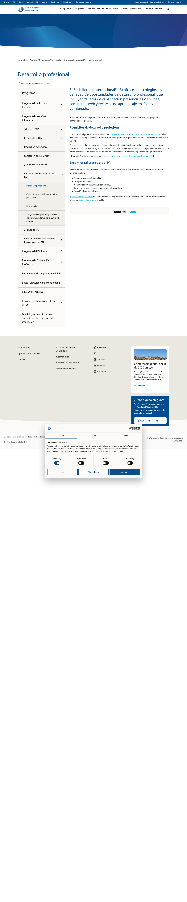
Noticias (136, 2)
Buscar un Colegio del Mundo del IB (41, 283)
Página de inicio (23, 60)
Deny (62, 472)
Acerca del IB (144, 2)
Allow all (124, 472)
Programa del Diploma (34, 251)
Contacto (171, 2)
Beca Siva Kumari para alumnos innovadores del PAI (39, 241)
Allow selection (93, 472)
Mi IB (14, 2)
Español (178, 2)
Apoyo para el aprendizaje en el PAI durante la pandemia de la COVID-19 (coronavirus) (42, 218)
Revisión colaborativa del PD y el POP (38, 303)
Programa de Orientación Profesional (36, 262)
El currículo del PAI (33, 138)
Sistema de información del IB (28, 2)
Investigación (67, 2)
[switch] (81, 463)
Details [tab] (93, 435)
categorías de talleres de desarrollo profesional (127, 156)
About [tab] (126, 435)
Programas (33, 60)
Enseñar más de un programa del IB (41, 273)
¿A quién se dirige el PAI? (36, 165)
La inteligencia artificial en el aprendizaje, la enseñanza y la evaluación (38, 318)
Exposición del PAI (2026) (36, 156)
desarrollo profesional (89, 200)
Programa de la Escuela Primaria (34, 105)
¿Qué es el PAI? (31, 129)
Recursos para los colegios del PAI (74, 60)
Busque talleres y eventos (81, 197)
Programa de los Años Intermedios (50, 60)
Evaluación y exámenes (35, 147)
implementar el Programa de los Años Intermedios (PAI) (136, 135)
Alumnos (45, 2)
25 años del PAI (31, 230)
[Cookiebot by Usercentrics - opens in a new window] (130, 428)
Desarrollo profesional (95, 60)
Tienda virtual (55, 2)
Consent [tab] (61, 435)
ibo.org (6, 2)
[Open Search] (168, 9)
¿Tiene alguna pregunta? (83, 2)
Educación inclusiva (33, 292)
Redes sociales (32, 206)
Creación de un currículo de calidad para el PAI (42, 196)
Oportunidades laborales (158, 2)
